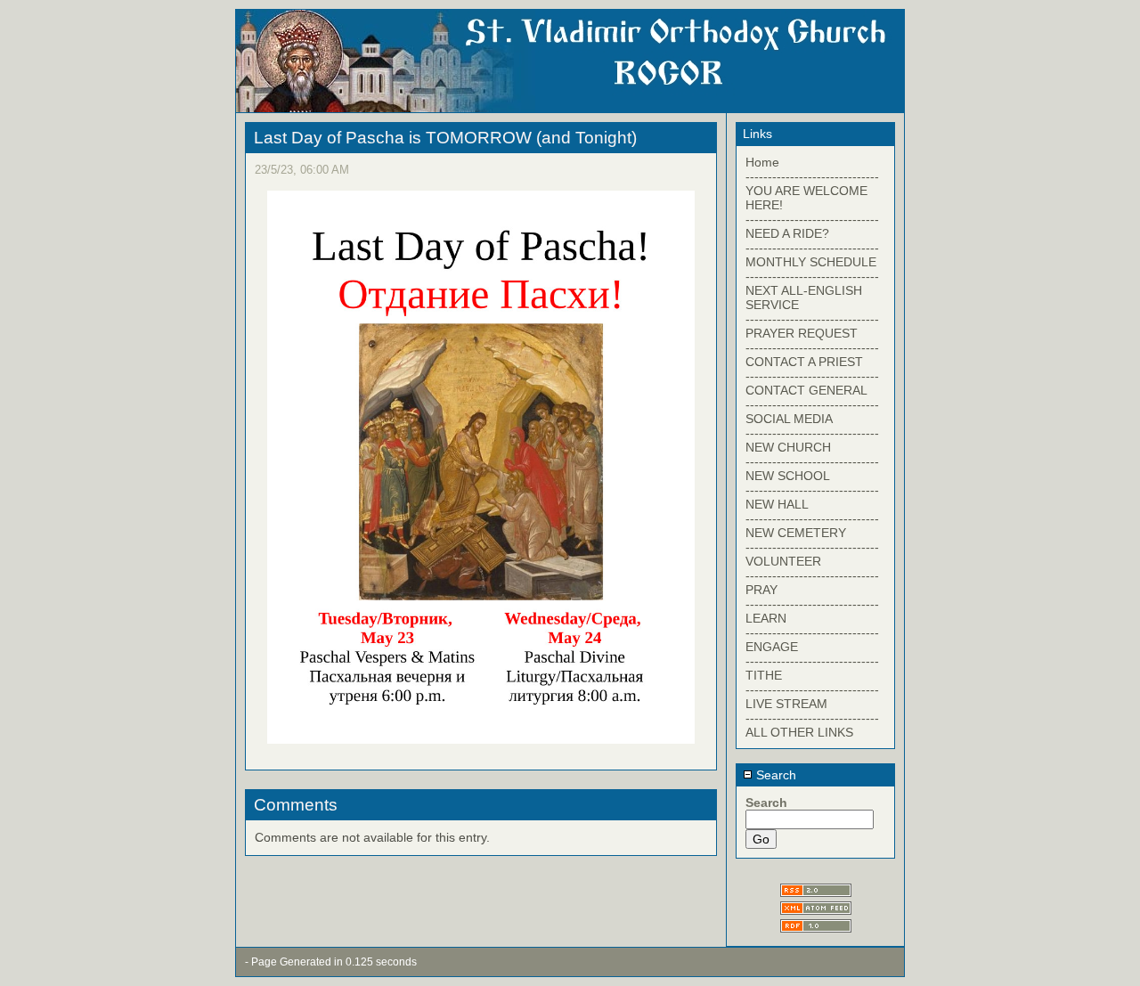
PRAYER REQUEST (801, 333)
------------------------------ (812, 176)
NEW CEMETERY (795, 533)
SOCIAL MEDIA (789, 419)
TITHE (763, 675)
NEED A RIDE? (787, 233)
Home (762, 162)
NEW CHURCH (788, 447)
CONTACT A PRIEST (804, 361)
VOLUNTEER (783, 561)
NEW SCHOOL (787, 476)
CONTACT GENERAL (806, 390)
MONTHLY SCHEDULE (810, 262)
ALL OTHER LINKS (799, 732)
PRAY (761, 590)
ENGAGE (771, 647)
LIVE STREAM (786, 704)
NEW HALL (777, 504)
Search (774, 775)
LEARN (765, 618)
